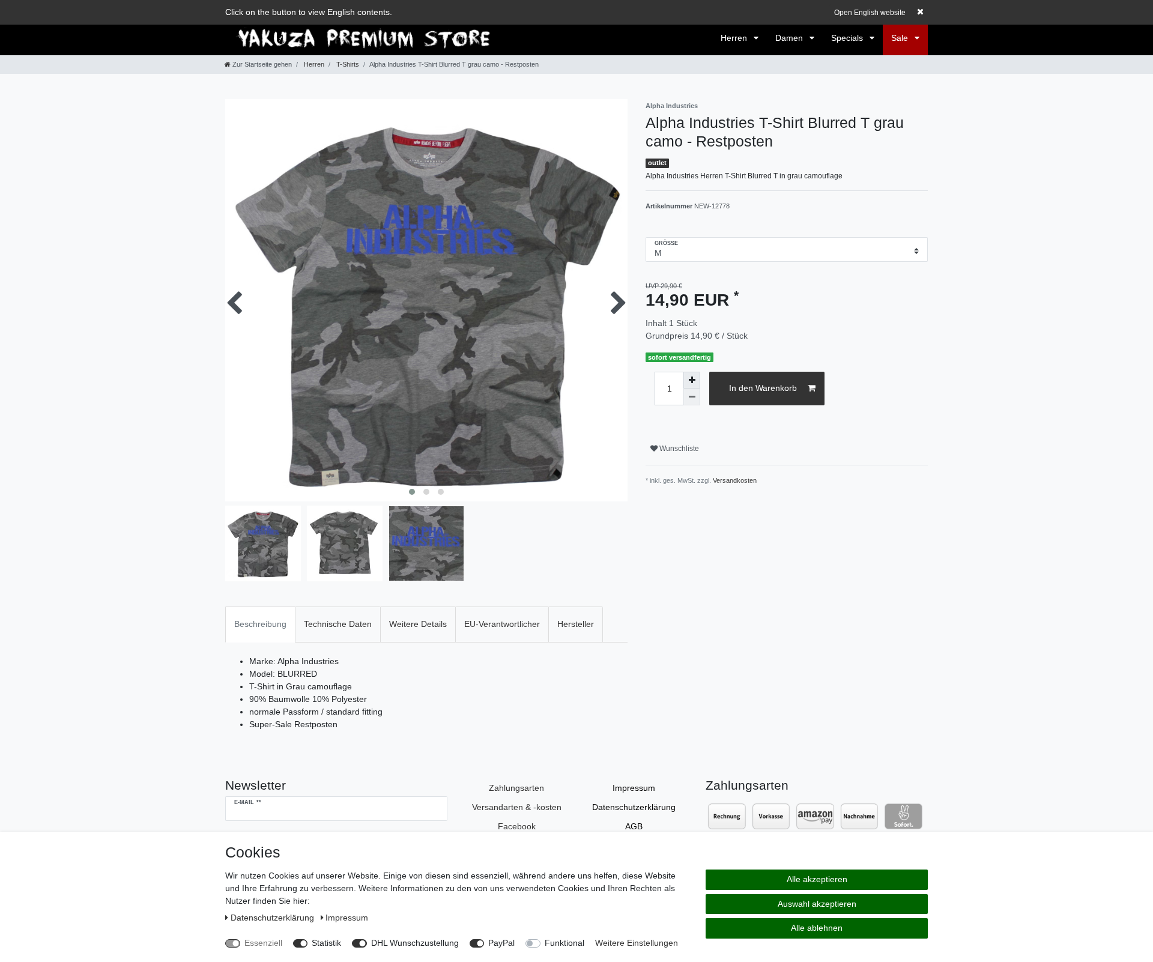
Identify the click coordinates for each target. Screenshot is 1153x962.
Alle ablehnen (817, 928)
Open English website (870, 12)
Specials (848, 38)
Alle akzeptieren (817, 879)
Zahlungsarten (516, 788)
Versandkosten (735, 480)
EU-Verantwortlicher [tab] (502, 624)
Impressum (634, 788)
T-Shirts (346, 64)
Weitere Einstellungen (636, 943)
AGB (634, 826)
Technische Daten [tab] (338, 624)
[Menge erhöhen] (691, 380)
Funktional (564, 943)
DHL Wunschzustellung (415, 943)
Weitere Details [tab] (418, 624)
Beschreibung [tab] (260, 624)
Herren (735, 38)
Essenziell (263, 943)
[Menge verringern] (691, 397)
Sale (900, 38)
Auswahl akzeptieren (817, 904)
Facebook (517, 826)
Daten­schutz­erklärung (634, 807)
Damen (790, 38)
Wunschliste (678, 448)
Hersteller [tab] (575, 624)
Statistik (326, 943)
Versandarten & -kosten (516, 807)
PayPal (501, 943)
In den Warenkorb (763, 388)
